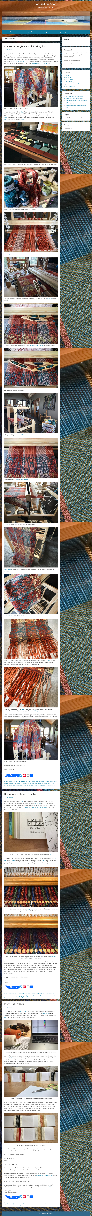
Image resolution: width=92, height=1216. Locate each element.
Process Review (9, 781)
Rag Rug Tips (44, 32)
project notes (7, 997)
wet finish (53, 785)
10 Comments (51, 997)
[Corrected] (31, 887)
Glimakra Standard (14, 995)
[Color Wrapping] (31, 1081)
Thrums (6, 524)
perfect (36, 995)
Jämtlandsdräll (20, 61)
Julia (49, 783)
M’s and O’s (45, 1013)
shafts (44, 860)
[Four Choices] (31, 1128)
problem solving (51, 995)
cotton (25, 993)
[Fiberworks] (31, 1035)
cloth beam (22, 435)
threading (38, 803)
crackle (38, 781)
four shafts (21, 783)
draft (22, 112)
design (29, 993)
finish (11, 783)
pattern (14, 785)
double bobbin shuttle (51, 781)
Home (5, 32)
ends (32, 909)
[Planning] (31, 142)
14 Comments (14, 787)
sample (48, 660)
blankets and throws (11, 993)
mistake (31, 995)
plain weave (24, 479)
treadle (13, 860)
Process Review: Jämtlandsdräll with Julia (24, 46)
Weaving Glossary (61, 32)
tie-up (33, 997)
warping (40, 785)
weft (5, 119)
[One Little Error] (31, 832)
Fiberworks (7, 783)
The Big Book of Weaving (31, 32)
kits (6, 1203)
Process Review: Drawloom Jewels (74, 98)
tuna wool (34, 785)
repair (12, 997)
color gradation (32, 781)
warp (5, 118)
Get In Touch (19, 32)
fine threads (37, 1203)
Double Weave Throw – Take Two (20, 793)
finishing (16, 783)
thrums (25, 785)
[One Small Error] (31, 934)
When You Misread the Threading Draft (36, 807)
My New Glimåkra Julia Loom (40, 63)
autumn (23, 781)
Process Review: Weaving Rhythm (74, 96)
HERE (49, 1187)
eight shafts (45, 993)
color (26, 781)
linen (55, 1203)
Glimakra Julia (36, 783)
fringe (25, 783)
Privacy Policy (69, 79)
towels (9, 1203)
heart (20, 995)
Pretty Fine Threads (14, 1003)
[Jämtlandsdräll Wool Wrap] (31, 86)
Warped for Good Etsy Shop (44, 1175)
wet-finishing (34, 711)
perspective (41, 995)
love (28, 995)
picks (17, 479)
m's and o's (7, 1205)
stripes (16, 997)
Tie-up (6, 909)
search (12, 1205)
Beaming (7, 254)
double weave (34, 993)
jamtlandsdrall (44, 783)
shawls (15, 781)
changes (21, 993)
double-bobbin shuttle (36, 345)
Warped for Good (46, 4)
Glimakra (30, 783)
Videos (52, 32)
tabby (22, 119)
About (11, 32)
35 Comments (31, 1205)
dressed (49, 298)
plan (18, 785)
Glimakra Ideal (49, 1203)
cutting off (43, 781)
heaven (24, 995)
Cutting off (7, 569)
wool (5, 787)
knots (52, 783)
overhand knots (8, 785)
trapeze (30, 785)
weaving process (46, 785)
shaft (14, 61)
